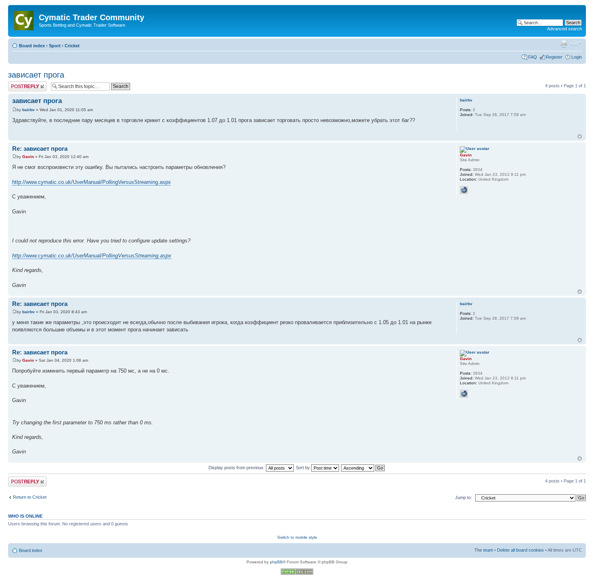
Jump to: (463, 497)
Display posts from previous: (237, 467)
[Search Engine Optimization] (297, 573)
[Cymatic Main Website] (24, 19)
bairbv (28, 109)
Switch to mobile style (297, 537)
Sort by (303, 467)
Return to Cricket (29, 497)
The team (483, 550)
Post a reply (20, 83)
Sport (55, 45)
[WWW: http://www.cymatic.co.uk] (464, 190)
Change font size (576, 44)
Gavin (28, 156)
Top (579, 136)
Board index (32, 45)
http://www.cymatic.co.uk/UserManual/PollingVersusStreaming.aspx (91, 182)
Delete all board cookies (520, 550)
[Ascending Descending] (363, 467)
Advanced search (564, 28)
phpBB (276, 562)
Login (576, 57)
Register (554, 57)
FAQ (532, 57)
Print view (563, 44)
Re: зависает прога (39, 148)
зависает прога (36, 74)
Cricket (72, 45)
